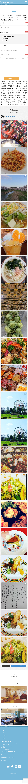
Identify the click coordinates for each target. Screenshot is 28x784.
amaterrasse (15, 773)
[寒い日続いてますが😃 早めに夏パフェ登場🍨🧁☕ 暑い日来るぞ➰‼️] (14, 242)
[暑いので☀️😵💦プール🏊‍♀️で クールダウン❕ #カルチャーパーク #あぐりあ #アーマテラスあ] (14, 405)
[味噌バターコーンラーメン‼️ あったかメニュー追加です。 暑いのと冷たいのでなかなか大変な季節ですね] (14, 215)
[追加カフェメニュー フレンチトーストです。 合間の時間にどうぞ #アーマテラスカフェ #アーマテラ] (14, 623)
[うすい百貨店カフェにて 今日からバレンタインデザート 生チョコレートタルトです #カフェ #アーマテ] (14, 541)
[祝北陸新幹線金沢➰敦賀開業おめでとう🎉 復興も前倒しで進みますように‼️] (14, 296)
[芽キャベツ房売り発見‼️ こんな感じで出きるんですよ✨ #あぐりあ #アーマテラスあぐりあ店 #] (14, 324)
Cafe (3, 732)
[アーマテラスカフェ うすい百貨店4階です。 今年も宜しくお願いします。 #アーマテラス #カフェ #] (14, 568)
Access (4, 735)
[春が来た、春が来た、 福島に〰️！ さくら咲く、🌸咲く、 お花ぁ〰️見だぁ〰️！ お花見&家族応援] (14, 460)
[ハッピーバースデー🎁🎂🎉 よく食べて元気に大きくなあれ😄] (14, 351)
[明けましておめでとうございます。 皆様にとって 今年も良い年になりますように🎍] (14, 378)
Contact (4, 738)
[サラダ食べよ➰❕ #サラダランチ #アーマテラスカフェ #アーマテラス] (14, 650)
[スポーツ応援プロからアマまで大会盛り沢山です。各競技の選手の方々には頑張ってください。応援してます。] (14, 514)
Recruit (4, 736)
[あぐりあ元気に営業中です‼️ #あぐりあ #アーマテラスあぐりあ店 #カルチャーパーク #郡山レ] (14, 160)
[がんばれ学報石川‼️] (14, 269)
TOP (3, 730)
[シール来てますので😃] (14, 133)
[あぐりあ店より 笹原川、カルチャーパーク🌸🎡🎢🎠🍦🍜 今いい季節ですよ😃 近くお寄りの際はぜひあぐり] (14, 188)
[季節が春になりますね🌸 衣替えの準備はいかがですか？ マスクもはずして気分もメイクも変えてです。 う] (14, 487)
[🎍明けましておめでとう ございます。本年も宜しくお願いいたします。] (14, 596)
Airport (3, 733)
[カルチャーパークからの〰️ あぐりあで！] (14, 432)
